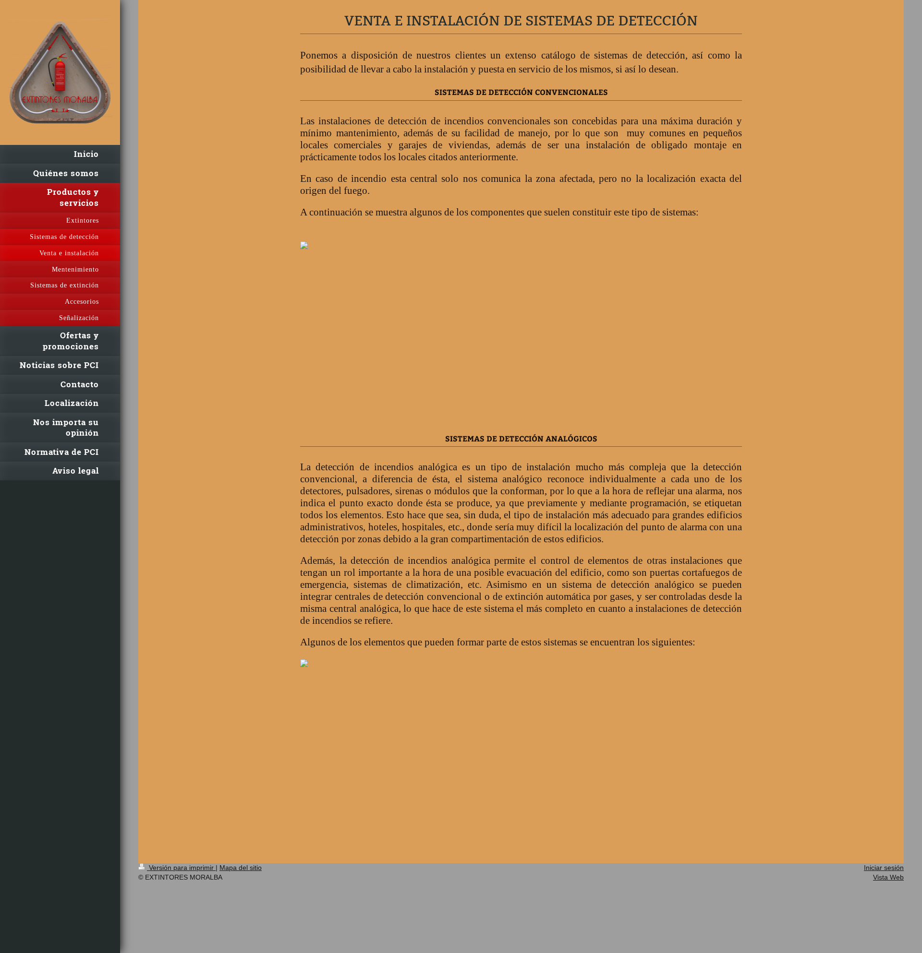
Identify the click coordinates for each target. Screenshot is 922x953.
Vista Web (888, 877)
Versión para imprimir (181, 867)
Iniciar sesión (884, 867)
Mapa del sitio (240, 867)
